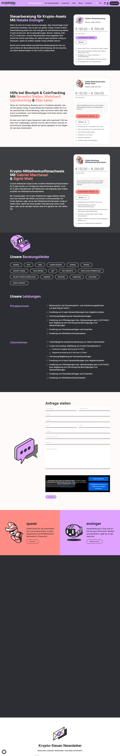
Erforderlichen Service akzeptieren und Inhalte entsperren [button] (98, 486)
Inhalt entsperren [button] (98, 479)
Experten (65, 3)
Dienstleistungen (35, 3)
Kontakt (88, 3)
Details (81, 42)
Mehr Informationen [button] (67, 487)
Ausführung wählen (86, 38)
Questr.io (32, 541)
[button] (4, 752)
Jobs (74, 3)
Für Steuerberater (52, 3)
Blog (80, 3)
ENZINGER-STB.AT (94, 541)
